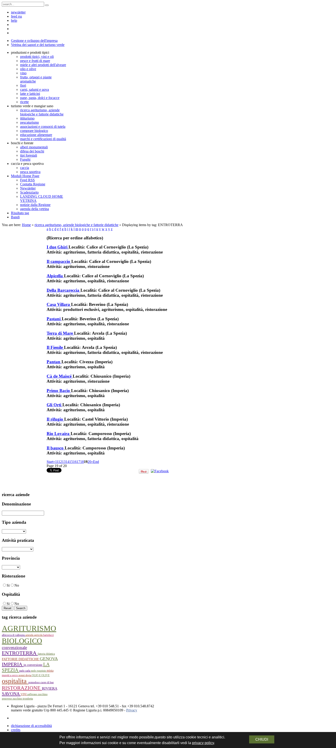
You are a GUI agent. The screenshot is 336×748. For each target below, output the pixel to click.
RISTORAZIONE (22, 688)
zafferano (32, 694)
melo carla (25, 670)
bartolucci (48, 635)
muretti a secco (10, 675)
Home (26, 225)
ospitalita (15, 681)
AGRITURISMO (29, 628)
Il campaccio (59, 261)
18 (82, 462)
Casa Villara (59, 304)
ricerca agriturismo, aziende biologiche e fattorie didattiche (76, 225)
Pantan (54, 361)
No (16, 585)
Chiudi (261, 739)
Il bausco (56, 448)
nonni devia (25, 675)
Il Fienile (55, 347)
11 (56, 462)
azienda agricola (34, 635)
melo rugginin (39, 670)
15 (71, 462)
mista (50, 670)
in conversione (33, 665)
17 (78, 462)
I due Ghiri (58, 247)
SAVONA (11, 693)
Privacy (131, 710)
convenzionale (14, 647)
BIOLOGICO (22, 641)
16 (75, 462)
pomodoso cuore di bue (41, 682)
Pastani (54, 318)
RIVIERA (49, 688)
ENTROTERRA (20, 653)
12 (60, 462)
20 (89, 462)
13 (64, 462)
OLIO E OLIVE (41, 675)
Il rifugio (55, 419)
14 (67, 462)
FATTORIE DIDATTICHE (21, 659)
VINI (24, 694)
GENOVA (49, 658)
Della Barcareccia (63, 290)
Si (8, 585)
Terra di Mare (60, 333)
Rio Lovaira (59, 433)
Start (50, 462)
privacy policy (203, 743)
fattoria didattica (46, 653)
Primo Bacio (59, 390)
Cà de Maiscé (60, 376)
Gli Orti (54, 404)
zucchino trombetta (23, 698)
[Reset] (47, 5)
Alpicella (55, 275)
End (96, 462)
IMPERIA (13, 664)
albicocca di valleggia (13, 635)
